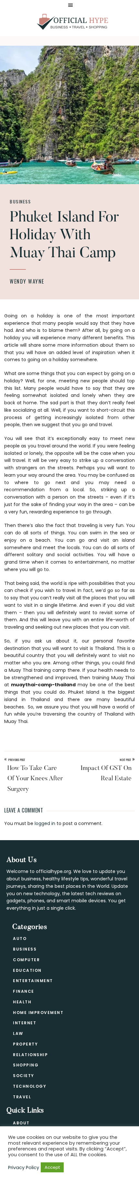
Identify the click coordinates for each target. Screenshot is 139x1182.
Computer (26, 959)
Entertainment (33, 980)
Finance (23, 991)
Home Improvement (38, 1012)
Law (18, 1033)
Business (20, 201)
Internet (24, 1023)
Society (23, 1075)
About (21, 1123)
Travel (22, 1097)
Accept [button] (52, 1167)
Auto (20, 938)
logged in (45, 823)
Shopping (25, 1065)
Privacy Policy (23, 1167)
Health (22, 1002)
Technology (29, 1086)
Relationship (30, 1054)
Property (25, 1044)
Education (27, 970)
